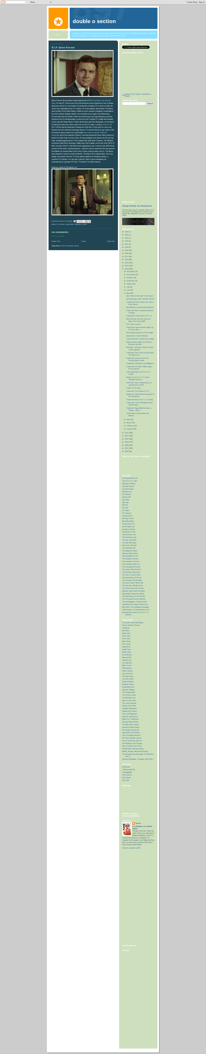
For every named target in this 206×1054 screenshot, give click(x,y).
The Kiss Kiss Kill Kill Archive (132, 585)
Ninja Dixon (126, 647)
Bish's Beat (126, 641)
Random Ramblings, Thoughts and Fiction (137, 759)
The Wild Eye (127, 663)
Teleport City (126, 660)
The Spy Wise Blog (129, 543)
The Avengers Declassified (132, 580)
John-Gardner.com (129, 534)
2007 (127, 448)
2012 (127, 433)
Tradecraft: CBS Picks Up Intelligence (140, 363)
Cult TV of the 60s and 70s (132, 741)
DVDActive (126, 767)
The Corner (126, 644)
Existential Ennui (128, 687)
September (131, 281)
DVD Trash (126, 636)
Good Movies (127, 655)
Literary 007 (126, 497)
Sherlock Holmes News (130, 727)
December (131, 271)
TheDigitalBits (127, 772)
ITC (57, 224)
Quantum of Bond (128, 529)
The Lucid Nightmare (129, 714)
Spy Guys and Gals (129, 545)
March (129, 423)
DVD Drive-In (127, 775)
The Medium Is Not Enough (132, 743)
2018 (127, 253)
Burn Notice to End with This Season (139, 296)
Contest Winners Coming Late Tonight (140, 339)
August (129, 284)
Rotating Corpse (128, 684)
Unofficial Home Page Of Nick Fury (135, 604)
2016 (127, 259)
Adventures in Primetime (131, 732)
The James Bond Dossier (131, 569)
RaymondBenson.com (130, 556)
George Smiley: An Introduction (137, 206)
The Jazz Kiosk (128, 679)
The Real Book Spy (129, 537)
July (128, 287)
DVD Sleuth (126, 778)
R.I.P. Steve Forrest (133, 324)
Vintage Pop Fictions (129, 711)
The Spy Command (129, 540)
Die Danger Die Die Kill (130, 730)
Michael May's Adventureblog (132, 749)
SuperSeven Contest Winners (137, 336)
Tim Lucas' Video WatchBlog (132, 623)
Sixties (84, 224)
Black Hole (126, 633)
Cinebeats (126, 628)
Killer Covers (127, 665)
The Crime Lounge (129, 695)
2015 (127, 263)
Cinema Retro (127, 516)
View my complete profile (131, 848)
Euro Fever (126, 638)
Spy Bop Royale (128, 486)
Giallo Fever (126, 649)
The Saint (125, 510)
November (131, 274)
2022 (127, 241)
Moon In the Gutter (129, 700)
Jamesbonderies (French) (131, 577)
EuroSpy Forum (128, 518)
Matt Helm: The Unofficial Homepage (135, 607)
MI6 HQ (125, 505)
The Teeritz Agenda (129, 703)
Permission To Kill (128, 532)
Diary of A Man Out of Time (132, 746)
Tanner (138, 823)
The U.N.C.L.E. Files (129, 481)
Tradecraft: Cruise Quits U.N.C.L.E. (139, 316)
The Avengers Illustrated (131, 572)
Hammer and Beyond (130, 716)
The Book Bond (127, 489)
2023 (127, 238)
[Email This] (77, 221)
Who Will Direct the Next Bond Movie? (140, 307)
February (130, 426)
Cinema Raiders (128, 681)
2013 (127, 269)
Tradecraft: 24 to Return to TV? (137, 391)
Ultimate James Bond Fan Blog (133, 591)
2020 (127, 247)
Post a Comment (58, 236)
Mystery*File (126, 657)
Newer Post (56, 241)
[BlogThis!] (80, 221)
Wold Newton (127, 668)
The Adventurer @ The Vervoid (133, 596)
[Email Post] (75, 221)
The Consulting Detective (131, 735)
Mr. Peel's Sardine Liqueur (131, 738)
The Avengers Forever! (130, 561)
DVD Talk (125, 780)
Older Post (111, 241)
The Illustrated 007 (129, 548)
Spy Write (125, 500)
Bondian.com (127, 491)
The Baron (97, 100)
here (75, 167)
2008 (127, 445)
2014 (127, 266)
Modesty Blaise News (130, 553)
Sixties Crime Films (129, 706)
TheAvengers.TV (128, 524)
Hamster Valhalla (128, 690)
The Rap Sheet (127, 676)
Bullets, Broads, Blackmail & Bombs (135, 751)
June (129, 290)
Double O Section (94, 21)
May (128, 293)
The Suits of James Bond (131, 575)
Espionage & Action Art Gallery (133, 594)
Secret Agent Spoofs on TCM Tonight (139, 333)
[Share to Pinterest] (89, 221)
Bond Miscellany (128, 521)
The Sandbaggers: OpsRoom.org (134, 602)
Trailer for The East (133, 388)
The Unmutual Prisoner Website (133, 599)
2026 (127, 232)
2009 (127, 442)
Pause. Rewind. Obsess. (131, 625)
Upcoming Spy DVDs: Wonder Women (140, 299)
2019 (127, 250)
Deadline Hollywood (129, 708)
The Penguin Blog (128, 692)
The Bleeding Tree (129, 698)
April (128, 419)
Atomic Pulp (126, 652)
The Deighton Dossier (130, 559)
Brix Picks (126, 630)
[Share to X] (83, 221)
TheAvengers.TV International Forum (135, 610)
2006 (127, 451)
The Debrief (126, 494)
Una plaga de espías (129, 551)
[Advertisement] (134, 153)
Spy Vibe (125, 502)
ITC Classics (127, 513)
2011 (127, 436)
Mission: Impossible (66, 224)
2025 (127, 235)
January (130, 429)
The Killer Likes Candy (130, 724)
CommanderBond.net (130, 478)
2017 (127, 256)
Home (83, 241)
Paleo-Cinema (127, 671)
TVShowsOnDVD (128, 770)
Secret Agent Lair (128, 526)
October (130, 278)
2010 (127, 439)
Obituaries (77, 224)
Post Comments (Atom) (70, 246)
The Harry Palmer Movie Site (132, 583)
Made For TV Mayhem (130, 719)
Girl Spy (125, 508)
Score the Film (127, 673)
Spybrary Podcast (128, 483)
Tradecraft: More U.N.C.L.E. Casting (139, 399)
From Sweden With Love (131, 564)
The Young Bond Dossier (131, 567)
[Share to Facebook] (86, 221)
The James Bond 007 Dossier (133, 588)
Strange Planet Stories (130, 722)
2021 (127, 244)
